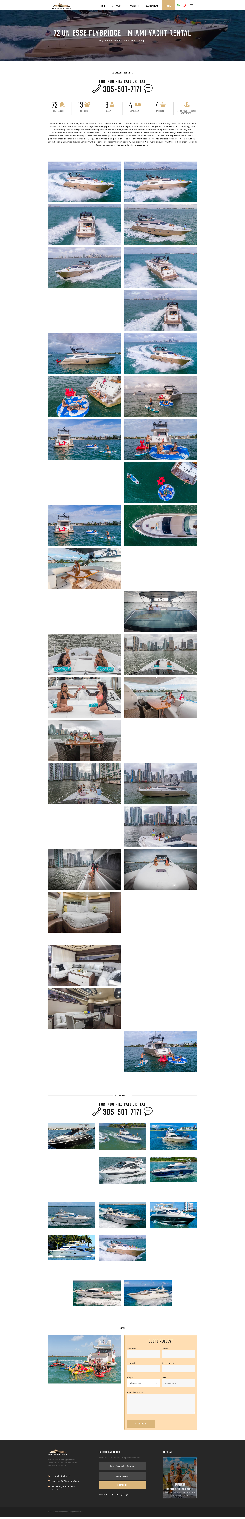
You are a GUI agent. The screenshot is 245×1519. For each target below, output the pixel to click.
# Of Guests (168, 1365)
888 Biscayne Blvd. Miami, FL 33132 (64, 1490)
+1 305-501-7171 (61, 1477)
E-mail (165, 1350)
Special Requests (135, 1394)
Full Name (131, 1350)
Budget (130, 1380)
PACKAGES (134, 6)
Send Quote (140, 1426)
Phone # (131, 1365)
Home (103, 6)
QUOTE (168, 6)
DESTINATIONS (152, 6)
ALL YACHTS (117, 6)
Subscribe (122, 1487)
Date (164, 1380)
